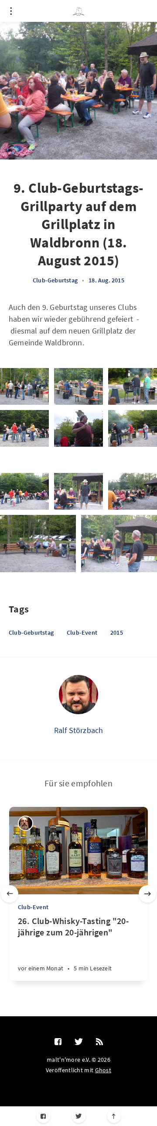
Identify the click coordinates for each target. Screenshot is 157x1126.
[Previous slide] (9, 894)
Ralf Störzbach (78, 730)
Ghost (103, 1070)
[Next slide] (147, 894)
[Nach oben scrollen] (114, 1116)
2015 (116, 632)
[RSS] (99, 1042)
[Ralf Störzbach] (78, 694)
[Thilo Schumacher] (25, 823)
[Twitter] (78, 1116)
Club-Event (82, 632)
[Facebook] (43, 1116)
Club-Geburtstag (55, 280)
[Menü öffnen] (11, 11)
